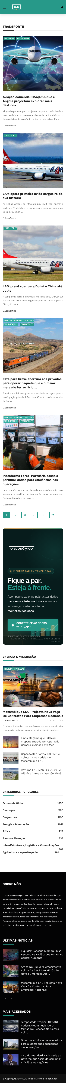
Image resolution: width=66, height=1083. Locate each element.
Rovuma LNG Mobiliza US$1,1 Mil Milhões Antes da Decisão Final (41, 771)
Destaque (9, 38)
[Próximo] (11, 999)
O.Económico (9, 125)
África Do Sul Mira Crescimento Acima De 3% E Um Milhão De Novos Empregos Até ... (41, 970)
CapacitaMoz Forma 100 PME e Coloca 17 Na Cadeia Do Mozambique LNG (40, 757)
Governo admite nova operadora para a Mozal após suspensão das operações (41, 1044)
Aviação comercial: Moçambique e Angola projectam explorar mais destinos (29, 101)
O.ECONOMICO (10, 720)
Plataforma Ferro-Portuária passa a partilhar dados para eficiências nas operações (30, 480)
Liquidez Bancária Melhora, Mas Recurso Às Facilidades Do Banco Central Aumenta (42, 954)
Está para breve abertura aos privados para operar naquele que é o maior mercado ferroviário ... (32, 383)
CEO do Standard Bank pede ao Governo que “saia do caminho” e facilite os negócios (41, 1059)
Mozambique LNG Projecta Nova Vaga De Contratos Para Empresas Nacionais (41, 986)
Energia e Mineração (14, 669)
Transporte (23, 38)
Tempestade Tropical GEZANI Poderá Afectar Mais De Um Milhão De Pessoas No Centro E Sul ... (41, 1027)
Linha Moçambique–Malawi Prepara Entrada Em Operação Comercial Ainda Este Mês (40, 741)
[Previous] (5, 999)
